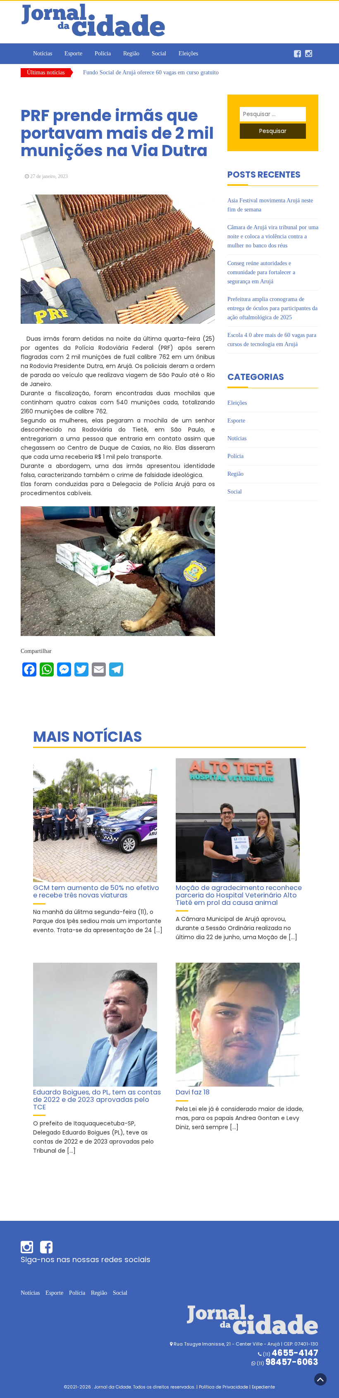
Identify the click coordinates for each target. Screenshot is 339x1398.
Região (131, 53)
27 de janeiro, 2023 (49, 176)
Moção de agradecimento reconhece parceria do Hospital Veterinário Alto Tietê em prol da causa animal (239, 895)
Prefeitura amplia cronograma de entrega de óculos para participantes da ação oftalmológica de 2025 (272, 308)
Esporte (73, 53)
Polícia (103, 53)
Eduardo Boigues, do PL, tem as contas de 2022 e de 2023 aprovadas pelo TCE (97, 1099)
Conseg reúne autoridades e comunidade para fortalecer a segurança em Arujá (261, 272)
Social (159, 53)
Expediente (263, 1387)
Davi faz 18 (193, 1092)
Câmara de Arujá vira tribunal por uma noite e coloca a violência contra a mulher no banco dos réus (272, 236)
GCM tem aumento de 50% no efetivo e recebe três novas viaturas (96, 891)
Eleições (188, 53)
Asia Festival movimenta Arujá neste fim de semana (143, 74)
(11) (286, 1363)
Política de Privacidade (223, 1387)
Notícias (42, 53)
